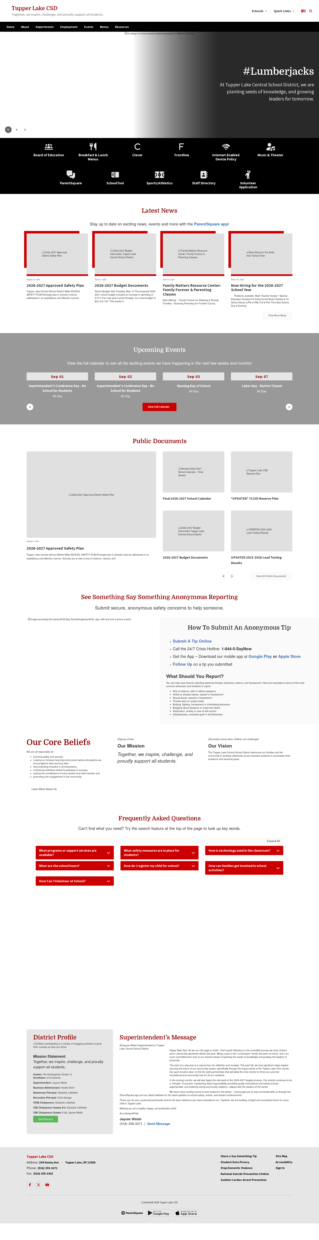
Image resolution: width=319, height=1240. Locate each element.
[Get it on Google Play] (158, 1213)
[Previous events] (30, 407)
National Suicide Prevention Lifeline (245, 1174)
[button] (259, 11)
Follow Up (182, 664)
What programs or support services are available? (68, 852)
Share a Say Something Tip (239, 1156)
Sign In (280, 1168)
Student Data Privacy (235, 1162)
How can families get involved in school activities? (237, 868)
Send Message (158, 1123)
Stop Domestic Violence (237, 1168)
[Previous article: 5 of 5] (223, 576)
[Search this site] (310, 11)
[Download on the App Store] (186, 1213)
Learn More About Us (44, 789)
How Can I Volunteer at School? (62, 881)
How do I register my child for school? (151, 866)
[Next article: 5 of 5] (231, 576)
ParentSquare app (211, 224)
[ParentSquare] (132, 1212)
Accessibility (284, 1162)
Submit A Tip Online (192, 641)
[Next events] (289, 407)
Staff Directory (45, 1119)
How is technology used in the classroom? (239, 850)
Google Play (260, 656)
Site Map (281, 1156)
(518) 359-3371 (47, 1168)
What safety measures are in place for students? (151, 852)
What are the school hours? (59, 866)
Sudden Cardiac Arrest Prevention (243, 1180)
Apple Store (289, 656)
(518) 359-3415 (43, 1173)
